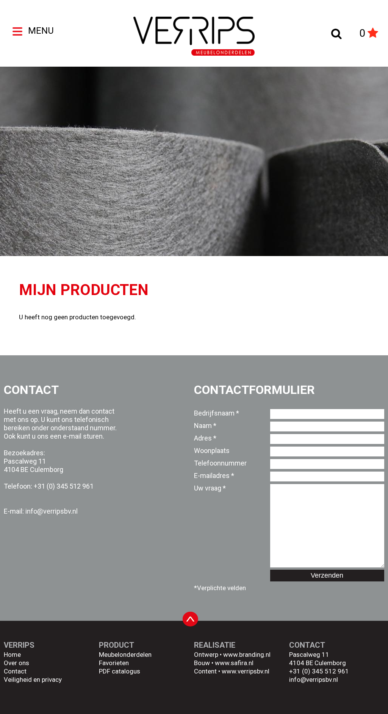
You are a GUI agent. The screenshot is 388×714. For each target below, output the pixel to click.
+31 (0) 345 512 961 (64, 486)
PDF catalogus (119, 671)
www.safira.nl (234, 663)
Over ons (16, 663)
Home (12, 654)
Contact (15, 671)
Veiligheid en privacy (33, 679)
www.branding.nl (247, 654)
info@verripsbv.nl (313, 679)
